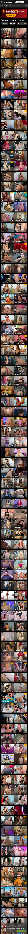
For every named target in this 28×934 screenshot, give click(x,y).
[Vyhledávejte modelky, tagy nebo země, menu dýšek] (26, 5)
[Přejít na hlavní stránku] (8, 2)
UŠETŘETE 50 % (11, 15)
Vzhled (5, 23)
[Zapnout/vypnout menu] (1, 2)
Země (13, 23)
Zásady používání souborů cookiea (15, 928)
